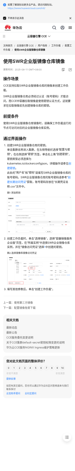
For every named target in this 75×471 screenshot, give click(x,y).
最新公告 (11, 332)
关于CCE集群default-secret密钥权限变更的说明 (35, 342)
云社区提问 (30, 393)
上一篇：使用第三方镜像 (18, 302)
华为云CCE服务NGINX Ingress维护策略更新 (33, 347)
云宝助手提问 (13, 393)
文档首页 (7, 45)
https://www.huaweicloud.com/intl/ (26, 8)
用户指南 (42, 45)
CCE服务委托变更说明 (19, 337)
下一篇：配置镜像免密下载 (19, 307)
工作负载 (56, 45)
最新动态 (11, 327)
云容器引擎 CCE (25, 45)
